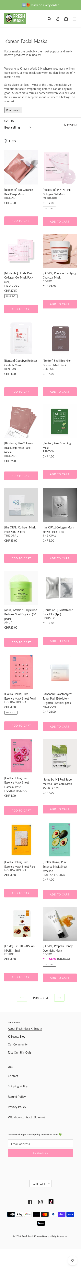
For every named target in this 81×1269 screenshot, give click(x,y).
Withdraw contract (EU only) (26, 1117)
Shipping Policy (18, 1086)
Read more (13, 110)
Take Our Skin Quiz (19, 1052)
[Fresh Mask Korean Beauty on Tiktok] (51, 1201)
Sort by (9, 120)
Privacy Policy (17, 1107)
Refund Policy (17, 1096)
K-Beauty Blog (16, 1036)
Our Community (18, 1044)
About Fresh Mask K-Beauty (25, 1028)
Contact (13, 1076)
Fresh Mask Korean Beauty (36, 1236)
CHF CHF (39, 1183)
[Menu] (74, 18)
